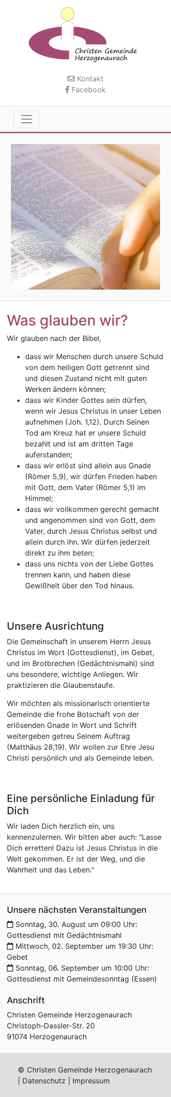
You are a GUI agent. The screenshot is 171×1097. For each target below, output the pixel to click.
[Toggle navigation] (26, 119)
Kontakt (89, 78)
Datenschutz (44, 1080)
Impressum (91, 1080)
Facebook (87, 89)
